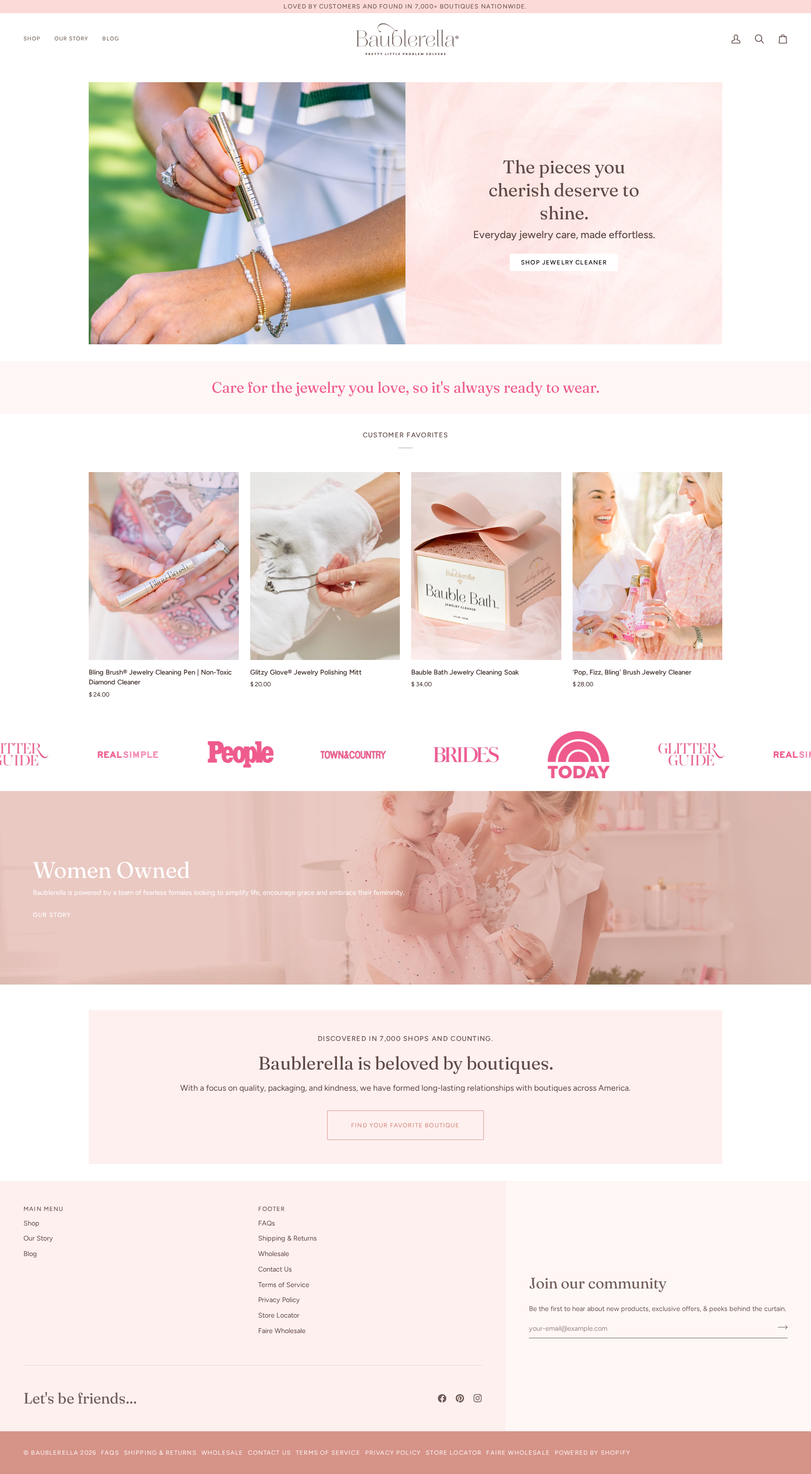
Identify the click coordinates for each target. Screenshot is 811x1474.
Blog (30, 1253)
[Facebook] (442, 1398)
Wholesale (273, 1253)
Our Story (52, 914)
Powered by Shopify (592, 1452)
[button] (35, 39)
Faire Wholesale (282, 1331)
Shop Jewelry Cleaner (564, 262)
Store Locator (278, 1315)
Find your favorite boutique (405, 1125)
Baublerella (54, 1452)
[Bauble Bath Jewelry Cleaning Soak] (486, 565)
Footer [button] (271, 1208)
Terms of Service (283, 1284)
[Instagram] (478, 1398)
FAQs (266, 1223)
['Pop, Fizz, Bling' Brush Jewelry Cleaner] (648, 565)
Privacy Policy (279, 1300)
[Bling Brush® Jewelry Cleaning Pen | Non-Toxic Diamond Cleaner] (164, 565)
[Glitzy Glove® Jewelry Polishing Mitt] (325, 565)
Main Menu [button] (43, 1208)
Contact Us (275, 1269)
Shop (31, 1223)
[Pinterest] (460, 1398)
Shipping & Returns (287, 1238)
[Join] (780, 1326)
